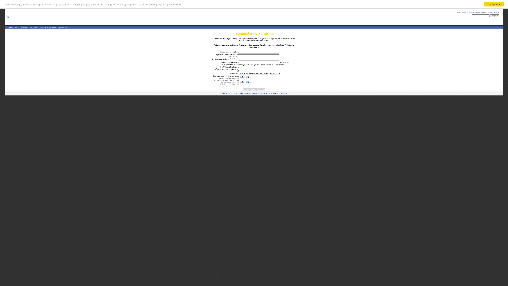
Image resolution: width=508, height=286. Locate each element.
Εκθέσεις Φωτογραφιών (48, 27)
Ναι (243, 77)
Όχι (249, 77)
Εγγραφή (490, 12)
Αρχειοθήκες (63, 27)
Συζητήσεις (33, 27)
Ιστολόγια (24, 27)
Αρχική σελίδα (13, 27)
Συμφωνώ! (494, 4)
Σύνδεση (483, 12)
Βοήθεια (496, 12)
